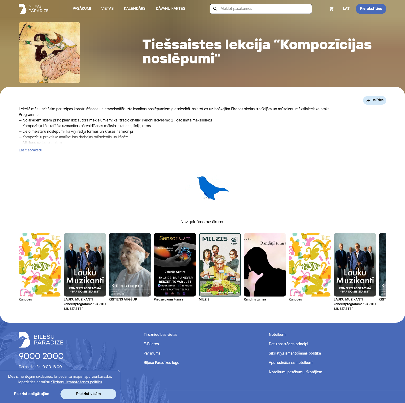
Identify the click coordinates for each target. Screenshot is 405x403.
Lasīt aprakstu (30, 150)
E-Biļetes (151, 344)
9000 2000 (41, 356)
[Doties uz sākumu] (41, 340)
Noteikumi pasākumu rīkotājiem (295, 372)
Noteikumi (277, 335)
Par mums (152, 353)
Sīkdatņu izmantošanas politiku (76, 382)
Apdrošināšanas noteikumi (291, 363)
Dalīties (377, 100)
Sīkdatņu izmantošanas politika (295, 353)
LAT (346, 9)
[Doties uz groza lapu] (325, 9)
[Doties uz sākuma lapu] (33, 9)
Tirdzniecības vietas (160, 335)
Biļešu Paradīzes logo (161, 363)
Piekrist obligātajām (31, 394)
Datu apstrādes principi (288, 344)
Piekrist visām (88, 394)
